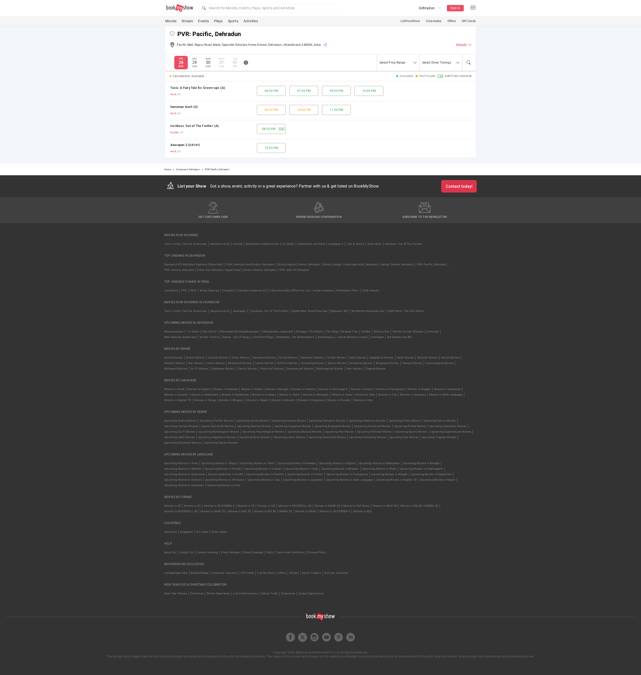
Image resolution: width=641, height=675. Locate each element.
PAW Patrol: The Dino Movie (406, 311)
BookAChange (200, 573)
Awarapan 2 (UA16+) (185, 145)
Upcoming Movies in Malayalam (379, 463)
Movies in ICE (266, 506)
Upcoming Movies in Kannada (297, 463)
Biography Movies (387, 363)
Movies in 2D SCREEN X (219, 506)
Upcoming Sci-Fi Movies (179, 431)
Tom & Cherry (355, 244)
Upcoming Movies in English (337, 463)
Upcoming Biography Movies (332, 426)
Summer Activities (336, 573)
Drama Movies (195, 357)
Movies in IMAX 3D (385, 506)
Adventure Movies (264, 357)
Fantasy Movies (412, 363)
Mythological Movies (329, 368)
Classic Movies (247, 368)
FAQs (269, 552)
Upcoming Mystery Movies (254, 426)
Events (203, 21)
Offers (451, 21)
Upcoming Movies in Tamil (257, 463)
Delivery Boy (381, 331)
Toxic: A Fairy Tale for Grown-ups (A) (197, 88)
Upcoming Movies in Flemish (265, 474)
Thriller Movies (336, 357)
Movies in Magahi (419, 389)
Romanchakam (174, 331)
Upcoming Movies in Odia (301, 468)
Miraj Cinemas (209, 290)
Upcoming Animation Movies (447, 426)
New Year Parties (175, 593)
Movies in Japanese (413, 394)
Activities (250, 21)
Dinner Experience (218, 593)
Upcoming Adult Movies (179, 437)
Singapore (186, 532)
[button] (267, 8)
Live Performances (245, 593)
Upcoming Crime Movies (404, 420)
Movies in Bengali (277, 389)
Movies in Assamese (447, 389)
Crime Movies (240, 357)
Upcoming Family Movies (218, 426)
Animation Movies (361, 363)
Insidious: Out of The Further (403, 244)
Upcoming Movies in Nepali (437, 479)
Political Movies (287, 363)
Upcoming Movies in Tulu (264, 479)
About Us (170, 552)
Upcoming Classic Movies (221, 442)
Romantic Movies (312, 357)
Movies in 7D (246, 506)
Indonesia (170, 532)
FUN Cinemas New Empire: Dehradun (250, 264)
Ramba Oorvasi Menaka (408, 331)
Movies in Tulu (387, 394)
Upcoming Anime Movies (289, 437)
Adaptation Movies (381, 357)
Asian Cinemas (323, 290)
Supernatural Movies (299, 368)
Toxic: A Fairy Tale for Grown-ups (185, 244)
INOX (193, 290)
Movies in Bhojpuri (231, 400)
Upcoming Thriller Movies (216, 420)
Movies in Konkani (264, 394)
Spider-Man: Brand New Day (310, 311)
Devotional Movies (240, 363)
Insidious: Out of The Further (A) (194, 126)
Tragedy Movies (375, 368)
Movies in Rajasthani (235, 394)
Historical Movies (271, 368)
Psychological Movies (439, 363)
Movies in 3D (192, 506)
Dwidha (365, 331)
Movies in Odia (365, 394)
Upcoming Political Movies (374, 431)
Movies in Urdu (363, 400)
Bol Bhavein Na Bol (399, 337)
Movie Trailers (311, 573)
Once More (374, 244)
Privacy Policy (317, 552)
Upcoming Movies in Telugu (219, 463)
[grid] (320, 119)
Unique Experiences (311, 593)
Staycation (288, 593)
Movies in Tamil (289, 394)
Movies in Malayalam (205, 394)
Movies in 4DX (362, 511)
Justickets (171, 290)
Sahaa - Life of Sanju (236, 337)
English (174, 132)
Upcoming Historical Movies (372, 426)
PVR (184, 290)
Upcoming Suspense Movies (293, 426)
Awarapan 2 (335, 244)
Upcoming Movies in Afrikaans (224, 479)
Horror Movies (450, 357)
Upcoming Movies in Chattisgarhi (421, 468)
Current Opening (207, 552)
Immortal (433, 331)
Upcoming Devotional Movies (327, 437)
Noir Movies (354, 368)
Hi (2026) (288, 244)
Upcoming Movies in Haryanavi (184, 485)
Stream (187, 21)
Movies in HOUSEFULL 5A (294, 506)
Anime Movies (216, 363)
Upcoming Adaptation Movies (217, 437)
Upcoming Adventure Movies (367, 420)
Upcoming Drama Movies (180, 420)
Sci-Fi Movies (199, 368)
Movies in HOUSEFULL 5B (180, 511)
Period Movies (288, 357)
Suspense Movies (222, 368)
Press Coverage (253, 552)
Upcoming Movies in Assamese (184, 474)
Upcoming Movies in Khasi (379, 468)
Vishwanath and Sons (311, 244)
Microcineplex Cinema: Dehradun (298, 264)
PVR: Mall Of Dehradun (294, 270)
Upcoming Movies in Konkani (183, 479)
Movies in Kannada (225, 389)
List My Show (265, 573)
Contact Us (186, 552)
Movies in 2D (172, 506)
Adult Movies (357, 357)
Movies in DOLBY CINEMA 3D (419, 506)
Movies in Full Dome (356, 506)
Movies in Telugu (205, 400)
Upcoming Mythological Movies (219, 431)
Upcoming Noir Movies (404, 437)
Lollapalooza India (176, 573)
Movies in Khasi (342, 394)
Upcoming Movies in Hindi (181, 463)
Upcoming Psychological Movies (263, 431)
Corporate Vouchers (225, 573)
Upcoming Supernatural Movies (451, 431)
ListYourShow (410, 21)
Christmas (197, 593)
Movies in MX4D (305, 511)
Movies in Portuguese (390, 389)
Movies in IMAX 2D (213, 511)
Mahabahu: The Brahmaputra (295, 337)
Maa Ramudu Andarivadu (180, 337)
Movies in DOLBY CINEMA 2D (273, 511)
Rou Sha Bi (210, 331)
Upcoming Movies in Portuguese (347, 474)
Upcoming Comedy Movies (289, 420)
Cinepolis (228, 290)
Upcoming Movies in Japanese (303, 479)
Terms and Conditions (290, 552)
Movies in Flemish (303, 389)
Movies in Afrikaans (316, 394)
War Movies (195, 363)
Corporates (433, 21)
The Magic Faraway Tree (342, 331)
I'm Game (193, 331)
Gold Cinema (370, 290)
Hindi (173, 94)
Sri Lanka (202, 532)
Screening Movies (312, 363)
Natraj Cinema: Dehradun (397, 264)
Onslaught (377, 337)
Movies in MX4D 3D (327, 506)
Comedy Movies (218, 357)
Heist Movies (405, 357)
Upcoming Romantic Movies (327, 420)
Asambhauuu (325, 337)
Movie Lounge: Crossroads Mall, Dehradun (350, 264)
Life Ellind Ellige (263, 337)
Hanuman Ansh (220, 244)
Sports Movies (337, 363)
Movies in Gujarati (176, 394)
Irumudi (238, 244)
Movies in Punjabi (338, 400)
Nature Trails (269, 593)
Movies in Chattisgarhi (333, 389)
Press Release (230, 552)
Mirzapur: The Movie (309, 331)
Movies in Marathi (283, 400)
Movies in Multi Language (445, 394)
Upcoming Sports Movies (411, 431)
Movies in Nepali (257, 400)
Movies (171, 21)
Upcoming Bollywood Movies (182, 442)
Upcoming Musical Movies (304, 431)
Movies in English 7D (177, 400)
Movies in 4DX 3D (239, 511)
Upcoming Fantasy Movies (181, 426)
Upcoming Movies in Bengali (421, 463)
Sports (233, 21)
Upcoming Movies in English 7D (396, 479)
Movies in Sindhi (251, 389)
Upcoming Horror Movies (440, 420)
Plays (218, 21)
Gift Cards (469, 21)
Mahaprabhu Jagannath (278, 331)
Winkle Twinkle (209, 337)
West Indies (219, 532)
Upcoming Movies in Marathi (182, 468)
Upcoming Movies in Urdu (223, 485)
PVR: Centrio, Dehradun (179, 270)
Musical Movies (427, 357)
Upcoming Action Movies (252, 420)
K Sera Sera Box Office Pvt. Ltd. (289, 290)
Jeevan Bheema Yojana (353, 337)
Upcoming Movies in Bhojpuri (340, 468)
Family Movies (264, 363)
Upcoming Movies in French (305, 474)
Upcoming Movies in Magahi (389, 474)
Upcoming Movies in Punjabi (223, 468)
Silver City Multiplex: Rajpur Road (218, 270)
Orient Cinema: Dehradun (260, 270)
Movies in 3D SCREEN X (334, 511)
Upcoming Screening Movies (367, 437)
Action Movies (173, 357)
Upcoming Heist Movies (254, 437)
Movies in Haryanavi (311, 400)
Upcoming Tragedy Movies (439, 437)
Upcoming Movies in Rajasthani (431, 474)
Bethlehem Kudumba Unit (262, 244)
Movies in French (362, 389)
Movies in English (199, 389)
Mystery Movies (174, 363)
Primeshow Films (348, 290)
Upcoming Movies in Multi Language (349, 479)
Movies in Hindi (174, 389)
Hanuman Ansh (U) (184, 107)
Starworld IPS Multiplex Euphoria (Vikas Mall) (193, 264)
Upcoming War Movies (339, 431)
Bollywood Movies (175, 368)
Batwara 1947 (339, 311)
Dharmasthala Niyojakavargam (239, 331)
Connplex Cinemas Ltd (251, 290)
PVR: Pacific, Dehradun (431, 264)
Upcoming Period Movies (410, 426)
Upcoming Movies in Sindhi (225, 474)
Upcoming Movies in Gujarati (263, 468)
